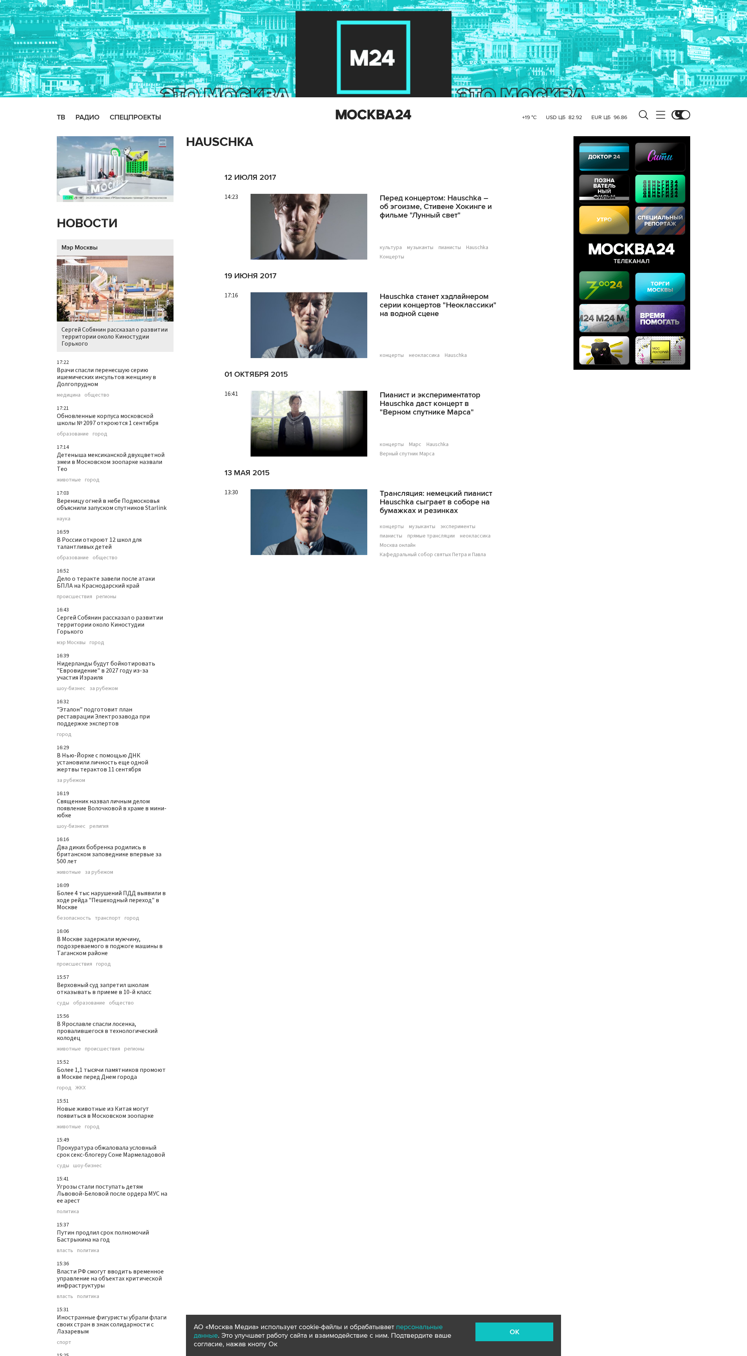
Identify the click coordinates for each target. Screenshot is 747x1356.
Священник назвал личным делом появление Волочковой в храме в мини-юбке (112, 808)
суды (63, 1003)
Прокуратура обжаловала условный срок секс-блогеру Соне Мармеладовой (111, 1151)
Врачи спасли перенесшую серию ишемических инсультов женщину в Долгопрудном (106, 377)
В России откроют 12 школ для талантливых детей (99, 543)
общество (96, 395)
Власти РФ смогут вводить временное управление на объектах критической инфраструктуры (110, 1278)
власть (65, 1250)
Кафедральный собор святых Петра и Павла (433, 554)
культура (391, 247)
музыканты (420, 247)
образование (73, 434)
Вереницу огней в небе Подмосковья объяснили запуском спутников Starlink (112, 504)
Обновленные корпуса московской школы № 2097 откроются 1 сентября (107, 419)
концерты (392, 355)
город (100, 434)
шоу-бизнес (71, 688)
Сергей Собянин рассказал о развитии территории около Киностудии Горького (114, 336)
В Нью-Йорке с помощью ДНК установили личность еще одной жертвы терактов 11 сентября (102, 762)
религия (99, 826)
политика (68, 1211)
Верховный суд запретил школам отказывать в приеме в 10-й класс (104, 988)
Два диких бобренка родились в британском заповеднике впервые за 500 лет (109, 854)
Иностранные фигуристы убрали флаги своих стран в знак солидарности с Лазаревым (112, 1324)
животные (69, 480)
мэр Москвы (71, 642)
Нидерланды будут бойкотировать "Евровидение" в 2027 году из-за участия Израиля (106, 670)
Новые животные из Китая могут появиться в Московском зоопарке (105, 1112)
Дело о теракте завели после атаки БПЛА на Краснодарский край (106, 582)
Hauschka (477, 247)
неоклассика (424, 355)
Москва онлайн (398, 545)
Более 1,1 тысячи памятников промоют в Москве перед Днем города (111, 1073)
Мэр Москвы (79, 247)
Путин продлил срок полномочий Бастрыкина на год (103, 1236)
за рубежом (103, 688)
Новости (87, 223)
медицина (69, 395)
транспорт (108, 918)
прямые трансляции (431, 536)
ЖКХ (80, 1088)
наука (63, 519)
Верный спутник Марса (407, 454)
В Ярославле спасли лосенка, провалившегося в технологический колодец (107, 1031)
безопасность (74, 918)
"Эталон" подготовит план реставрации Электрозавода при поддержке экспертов (103, 716)
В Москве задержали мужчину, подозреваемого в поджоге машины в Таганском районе (110, 946)
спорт (64, 1342)
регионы (106, 596)
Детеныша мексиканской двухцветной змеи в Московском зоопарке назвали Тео (111, 462)
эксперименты (457, 526)
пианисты (449, 247)
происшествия (74, 596)
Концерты (392, 257)
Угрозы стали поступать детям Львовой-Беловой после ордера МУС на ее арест (112, 1193)
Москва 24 (373, 115)
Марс (415, 444)
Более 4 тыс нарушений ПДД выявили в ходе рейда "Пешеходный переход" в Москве (111, 900)
